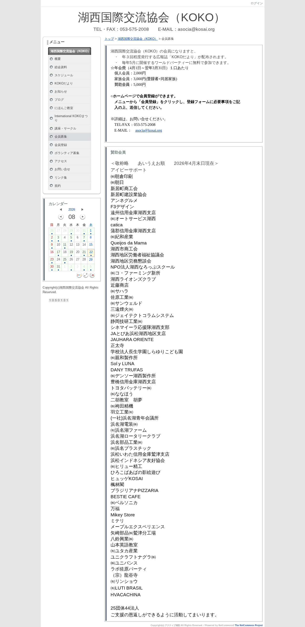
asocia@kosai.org (148, 130)
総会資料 (61, 67)
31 (84, 230)
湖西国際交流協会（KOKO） (71, 51)
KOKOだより (64, 83)
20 (77, 252)
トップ (109, 39)
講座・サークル (65, 128)
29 (71, 230)
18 (64, 252)
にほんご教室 (64, 108)
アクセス (61, 161)
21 (84, 252)
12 (71, 244)
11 (64, 244)
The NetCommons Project (249, 625)
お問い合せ (62, 169)
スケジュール (64, 75)
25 (64, 259)
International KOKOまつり (71, 118)
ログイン (257, 3)
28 (64, 230)
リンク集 (61, 177)
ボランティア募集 (67, 153)
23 (52, 259)
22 (91, 252)
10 (58, 244)
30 (77, 230)
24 (58, 259)
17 (58, 252)
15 (90, 244)
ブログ (59, 99)
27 (58, 230)
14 (84, 244)
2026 (71, 209)
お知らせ (61, 91)
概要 (58, 59)
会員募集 (61, 136)
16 (52, 252)
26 (52, 230)
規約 (58, 185)
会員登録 (61, 145)
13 (77, 244)
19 (71, 252)
